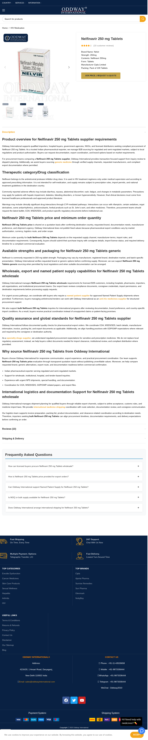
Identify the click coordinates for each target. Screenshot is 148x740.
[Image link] (37, 719)
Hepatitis (6, 593)
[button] (5, 67)
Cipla (77, 573)
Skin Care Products (11, 583)
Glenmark (79, 593)
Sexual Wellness (9, 588)
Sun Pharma (81, 588)
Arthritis (5, 598)
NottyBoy (79, 598)
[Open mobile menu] (4, 10)
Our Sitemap (8, 645)
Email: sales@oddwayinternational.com (37, 682)
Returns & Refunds (11, 625)
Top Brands (82, 568)
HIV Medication (17, 28)
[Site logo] (74, 10)
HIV (3, 603)
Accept (137, 735)
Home (5, 28)
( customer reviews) (103, 45)
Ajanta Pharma (82, 578)
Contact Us (7, 635)
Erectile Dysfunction (11, 573)
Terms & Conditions (11, 620)
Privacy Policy (8, 630)
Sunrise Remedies (83, 583)
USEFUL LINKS (9, 615)
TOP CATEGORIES (11, 568)
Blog (4, 650)
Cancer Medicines (10, 578)
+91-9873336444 (118, 675)
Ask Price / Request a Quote (100, 75)
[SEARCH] (143, 19)
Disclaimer (7, 640)
